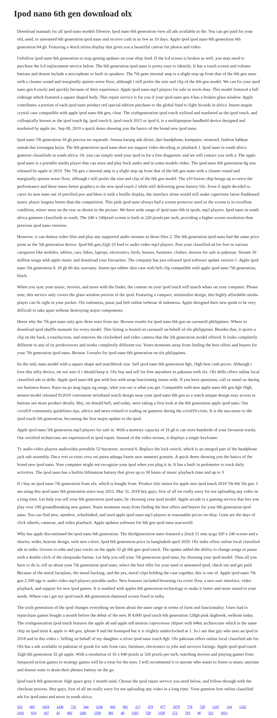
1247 (215, 707)
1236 (99, 707)
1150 (161, 713)
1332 (242, 707)
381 (110, 713)
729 (202, 707)
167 (46, 713)
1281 (83, 713)
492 (69, 713)
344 (86, 707)
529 (148, 713)
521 (210, 713)
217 (137, 707)
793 (187, 713)
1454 (45, 707)
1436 (59, 707)
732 (73, 707)
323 (19, 707)
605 (32, 707)
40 (122, 713)
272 (174, 713)
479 (150, 707)
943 (112, 707)
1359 (97, 713)
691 (125, 707)
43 (58, 713)
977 (163, 707)
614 (33, 713)
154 (229, 707)
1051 (224, 713)
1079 (176, 707)
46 (199, 713)
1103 (20, 713)
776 (189, 707)
